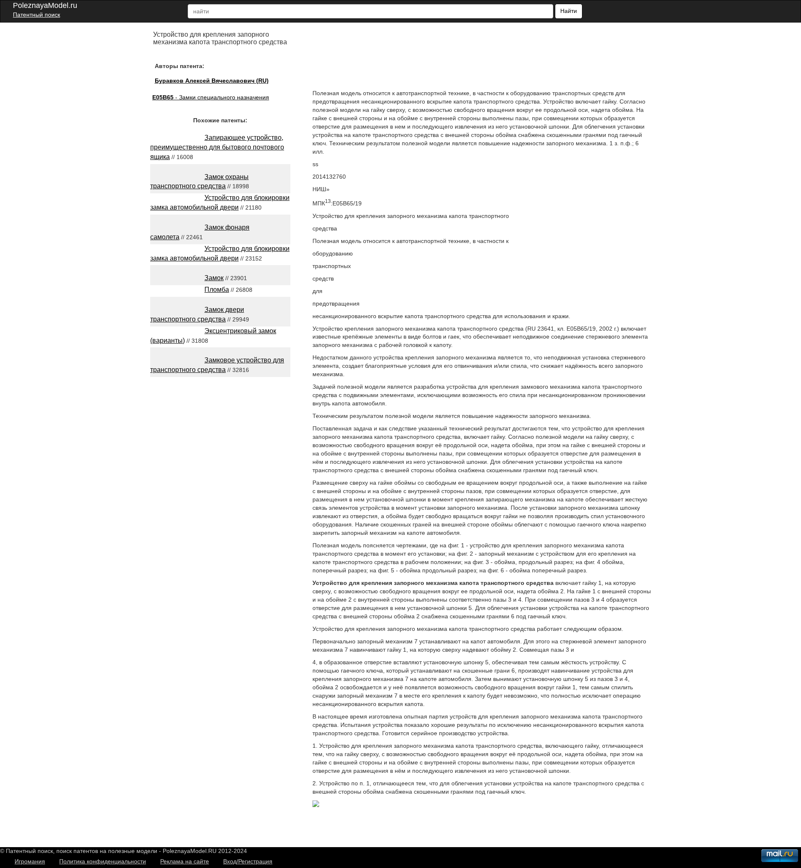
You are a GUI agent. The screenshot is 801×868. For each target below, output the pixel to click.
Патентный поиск (36, 14)
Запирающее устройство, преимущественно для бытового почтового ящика (217, 147)
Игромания (30, 861)
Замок (214, 277)
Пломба (216, 289)
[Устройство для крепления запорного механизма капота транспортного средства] (315, 805)
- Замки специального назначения (210, 97)
